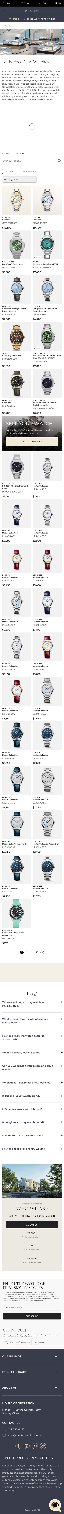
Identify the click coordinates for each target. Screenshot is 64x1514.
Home (7, 26)
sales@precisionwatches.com (25, 1435)
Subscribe (32, 1316)
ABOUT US (32, 1225)
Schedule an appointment (41, 19)
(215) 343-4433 (15, 1429)
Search (9, 3)
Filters (13, 171)
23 (37, 952)
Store (16, 19)
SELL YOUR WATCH (32, 441)
